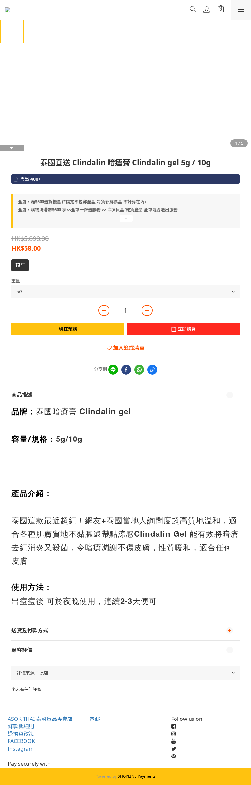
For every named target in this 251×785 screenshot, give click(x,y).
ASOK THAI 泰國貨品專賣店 (40, 718)
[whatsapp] (139, 370)
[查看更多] (125, 221)
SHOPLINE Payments (137, 776)
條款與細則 (21, 726)
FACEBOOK (21, 741)
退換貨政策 (21, 733)
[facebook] (126, 370)
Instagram (21, 748)
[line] (113, 370)
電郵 (95, 718)
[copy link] (152, 370)
